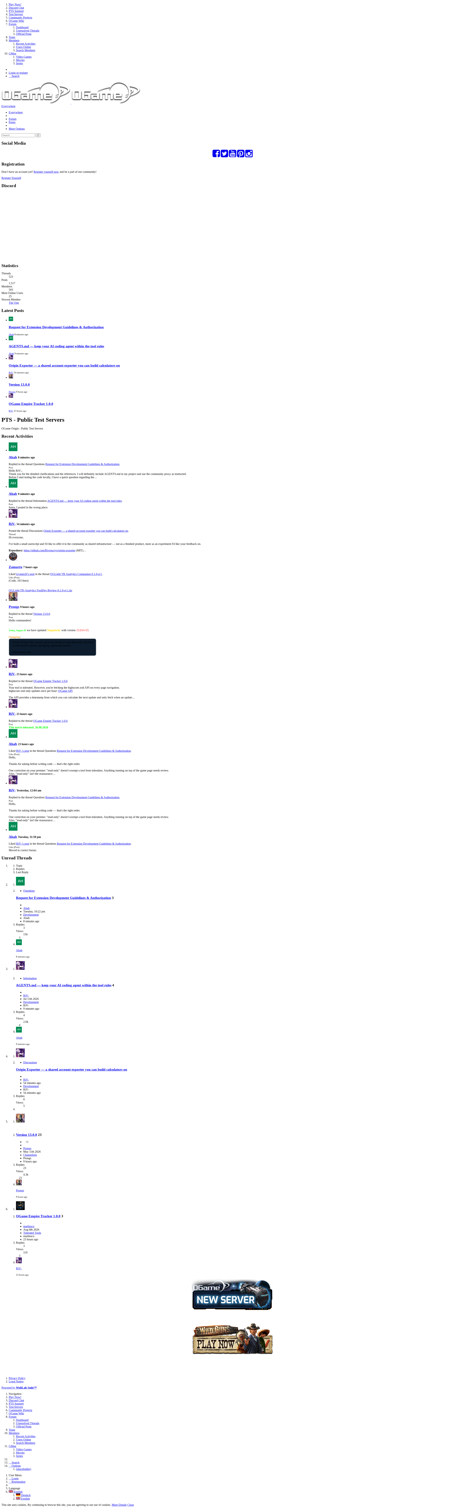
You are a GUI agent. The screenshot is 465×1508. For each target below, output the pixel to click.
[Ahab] (13, 450)
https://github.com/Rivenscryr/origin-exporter (49, 550)
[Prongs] (13, 599)
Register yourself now (46, 171)
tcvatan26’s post (25, 574)
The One (14, 302)
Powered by (19, 1387)
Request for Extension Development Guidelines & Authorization (56, 327)
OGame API (65, 690)
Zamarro (15, 567)
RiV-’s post (22, 750)
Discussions (30, 1062)
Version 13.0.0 (19, 384)
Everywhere (8, 106)
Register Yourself (11, 178)
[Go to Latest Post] (19, 944)
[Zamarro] (13, 559)
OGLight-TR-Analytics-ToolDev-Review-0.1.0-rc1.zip (40, 590)
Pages (12, 122)
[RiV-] (13, 516)
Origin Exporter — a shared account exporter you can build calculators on (64, 365)
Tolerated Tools (32, 1232)
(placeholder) (23, 1469)
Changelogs (30, 1154)
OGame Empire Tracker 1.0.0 (31, 404)
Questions (29, 890)
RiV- (11, 372)
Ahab (11, 334)
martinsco (28, 1226)
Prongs (12, 391)
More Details (119, 1504)
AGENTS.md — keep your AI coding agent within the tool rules (56, 346)
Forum (12, 118)
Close (130, 1504)
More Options (17, 128)
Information (30, 978)
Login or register (18, 72)
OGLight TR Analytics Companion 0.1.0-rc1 (76, 574)
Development (31, 914)
